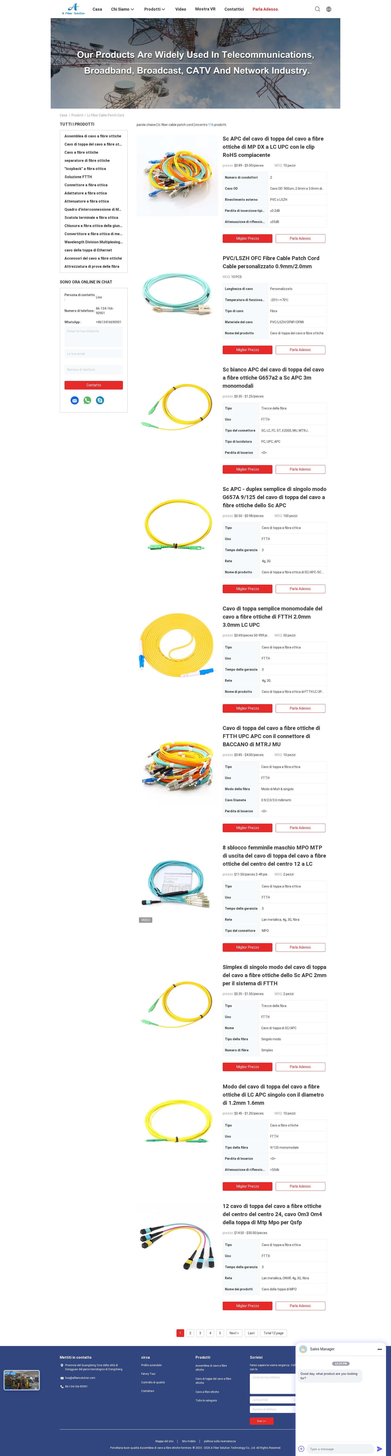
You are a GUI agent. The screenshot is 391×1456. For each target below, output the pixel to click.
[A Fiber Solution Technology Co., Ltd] (73, 8)
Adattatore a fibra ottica (85, 193)
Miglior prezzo (247, 238)
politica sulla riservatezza (220, 1441)
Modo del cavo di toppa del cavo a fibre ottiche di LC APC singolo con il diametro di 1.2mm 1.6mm (273, 1094)
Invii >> (261, 1421)
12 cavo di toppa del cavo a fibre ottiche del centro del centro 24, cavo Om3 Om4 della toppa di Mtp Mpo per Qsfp (272, 1214)
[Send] (379, 1449)
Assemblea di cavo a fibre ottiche (92, 136)
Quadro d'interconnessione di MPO (93, 209)
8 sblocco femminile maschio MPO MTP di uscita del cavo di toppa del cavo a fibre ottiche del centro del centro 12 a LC (274, 855)
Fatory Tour (148, 1373)
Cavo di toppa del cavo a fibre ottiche (93, 144)
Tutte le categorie (206, 1400)
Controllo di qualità (153, 1382)
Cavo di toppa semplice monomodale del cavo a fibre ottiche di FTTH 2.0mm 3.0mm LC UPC (272, 616)
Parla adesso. (300, 238)
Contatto (93, 385)
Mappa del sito (164, 1441)
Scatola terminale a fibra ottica (91, 217)
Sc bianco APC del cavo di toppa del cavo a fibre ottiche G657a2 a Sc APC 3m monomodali (273, 377)
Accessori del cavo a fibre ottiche (93, 258)
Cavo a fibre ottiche (81, 152)
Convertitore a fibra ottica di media (93, 234)
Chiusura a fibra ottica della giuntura (93, 226)
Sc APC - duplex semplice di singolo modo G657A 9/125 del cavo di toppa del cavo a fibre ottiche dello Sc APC (275, 497)
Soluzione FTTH (78, 177)
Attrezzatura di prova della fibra (91, 266)
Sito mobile (189, 1441)
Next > (234, 1333)
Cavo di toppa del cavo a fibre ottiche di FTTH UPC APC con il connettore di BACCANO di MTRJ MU (271, 736)
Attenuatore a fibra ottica (86, 201)
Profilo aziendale (151, 1365)
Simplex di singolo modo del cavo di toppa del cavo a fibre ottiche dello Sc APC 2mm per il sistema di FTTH (275, 975)
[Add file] (301, 1449)
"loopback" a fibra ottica (85, 169)
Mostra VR (205, 9)
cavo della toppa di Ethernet (88, 250)
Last (251, 1333)
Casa (63, 115)
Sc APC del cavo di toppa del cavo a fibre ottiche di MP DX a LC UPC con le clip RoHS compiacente (273, 147)
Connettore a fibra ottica (85, 185)
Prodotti (77, 115)
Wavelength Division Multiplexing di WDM (93, 242)
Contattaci (147, 1391)
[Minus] (379, 1349)
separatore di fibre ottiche (87, 160)
